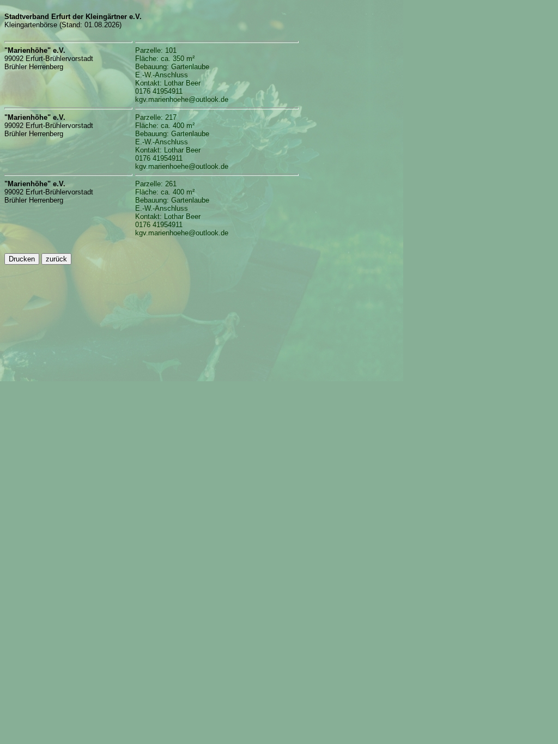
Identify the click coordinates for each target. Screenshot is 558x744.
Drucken (22, 259)
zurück (56, 259)
